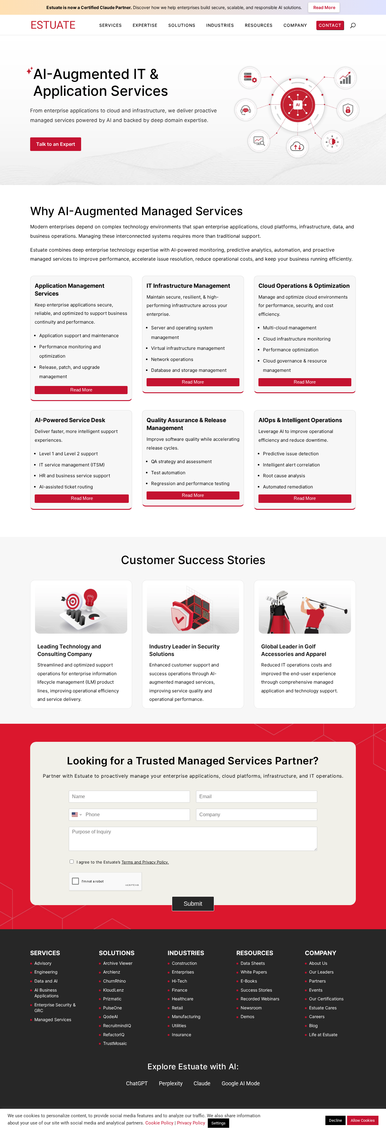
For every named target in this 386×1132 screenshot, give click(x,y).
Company (295, 25)
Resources (259, 25)
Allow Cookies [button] (363, 1120)
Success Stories (256, 989)
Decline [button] (335, 1120)
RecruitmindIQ (117, 1025)
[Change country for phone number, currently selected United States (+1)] (76, 815)
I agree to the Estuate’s (123, 862)
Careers (316, 1016)
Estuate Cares (323, 1007)
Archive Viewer (117, 963)
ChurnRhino (114, 980)
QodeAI (110, 1016)
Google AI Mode (241, 1083)
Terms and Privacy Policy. (145, 862)
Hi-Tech (179, 980)
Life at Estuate (323, 1034)
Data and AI (46, 980)
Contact (330, 25)
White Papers (254, 971)
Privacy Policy (191, 1123)
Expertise (145, 25)
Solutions (181, 25)
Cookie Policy (159, 1123)
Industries (220, 25)
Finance (179, 989)
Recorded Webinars (260, 998)
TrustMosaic (115, 1043)
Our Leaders (321, 971)
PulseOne (112, 1007)
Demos (247, 1016)
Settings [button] (218, 1123)
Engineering (46, 971)
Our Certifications (326, 998)
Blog (313, 1025)
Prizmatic (112, 998)
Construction (184, 963)
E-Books (249, 980)
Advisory (43, 963)
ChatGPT (137, 1083)
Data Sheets (253, 963)
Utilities (179, 1025)
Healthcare (182, 998)
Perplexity (171, 1083)
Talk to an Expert (55, 144)
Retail (177, 1007)
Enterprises (183, 971)
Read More (81, 389)
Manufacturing (186, 1016)
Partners (317, 980)
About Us (318, 963)
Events (315, 989)
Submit (193, 903)
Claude (202, 1083)
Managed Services (52, 1019)
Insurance (181, 1034)
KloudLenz (113, 989)
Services (110, 25)
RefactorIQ (114, 1034)
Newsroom (251, 1007)
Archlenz (111, 971)
